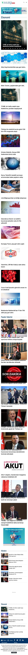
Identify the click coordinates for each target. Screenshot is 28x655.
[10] (24, 49)
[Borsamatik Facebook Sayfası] (15, 640)
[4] (10, 49)
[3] (8, 49)
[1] (3, 49)
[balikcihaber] (8, 2)
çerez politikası (20, 648)
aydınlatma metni (4, 649)
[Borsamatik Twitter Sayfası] (17, 640)
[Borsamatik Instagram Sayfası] (20, 640)
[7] (17, 49)
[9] (22, 49)
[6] (15, 49)
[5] (13, 49)
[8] (20, 49)
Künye (15, 642)
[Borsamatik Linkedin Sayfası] (23, 640)
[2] (6, 49)
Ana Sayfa (4, 642)
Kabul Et (14, 652)
